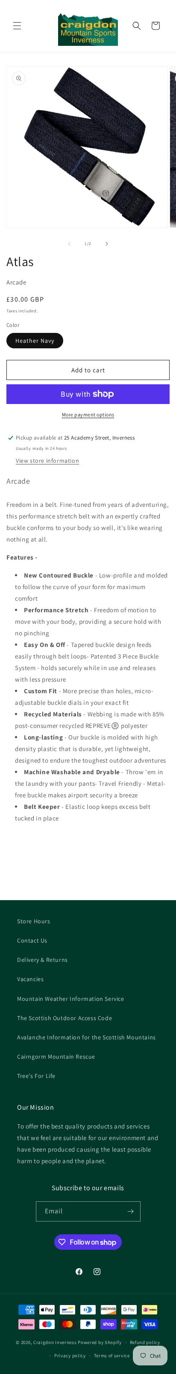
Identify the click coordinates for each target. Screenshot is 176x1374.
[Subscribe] (130, 1211)
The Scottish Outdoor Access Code (64, 1018)
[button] (17, 25)
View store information (47, 460)
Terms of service (112, 1356)
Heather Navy (34, 340)
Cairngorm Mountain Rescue (56, 1056)
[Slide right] (106, 243)
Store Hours (33, 921)
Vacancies (30, 979)
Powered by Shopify (100, 1342)
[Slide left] (69, 243)
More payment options (88, 414)
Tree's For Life (36, 1076)
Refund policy (145, 1342)
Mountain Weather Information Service (70, 999)
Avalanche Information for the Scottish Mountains (86, 1037)
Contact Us (32, 940)
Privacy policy (70, 1356)
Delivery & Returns (42, 960)
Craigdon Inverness (55, 1342)
